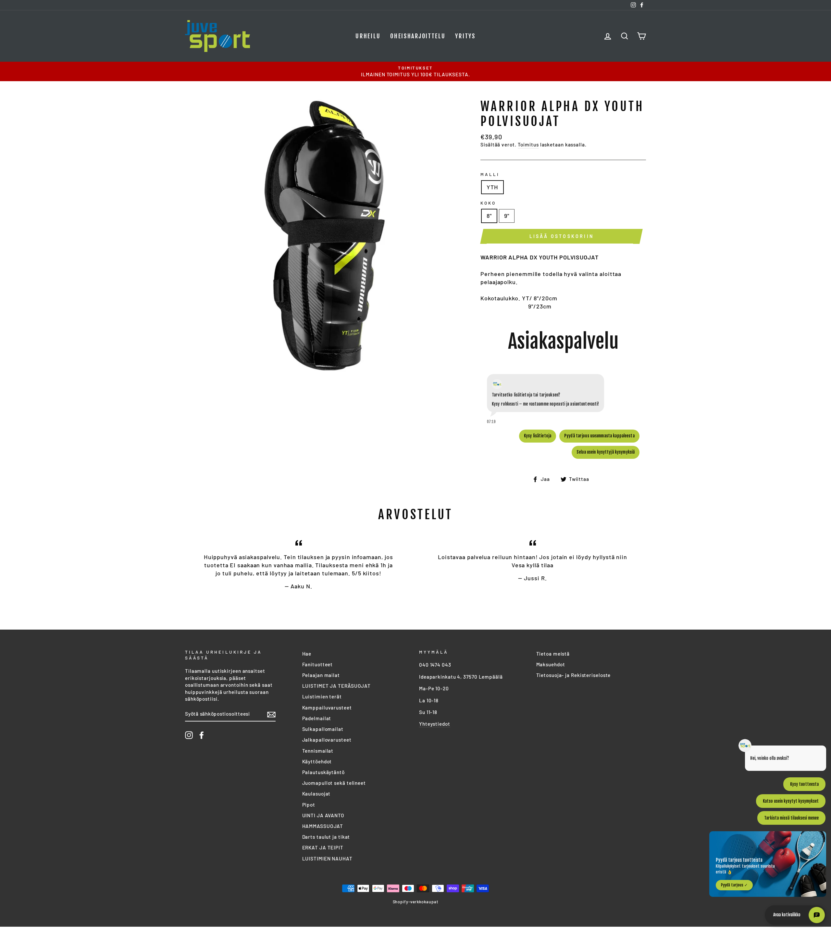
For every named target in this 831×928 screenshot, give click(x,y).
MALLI (490, 174)
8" (489, 215)
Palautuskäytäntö (323, 772)
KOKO (488, 203)
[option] (415, 71)
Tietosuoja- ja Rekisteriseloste (573, 675)
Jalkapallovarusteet (327, 740)
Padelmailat (316, 718)
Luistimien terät (322, 696)
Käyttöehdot (317, 761)
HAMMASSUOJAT (322, 826)
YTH (492, 187)
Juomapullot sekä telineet (334, 783)
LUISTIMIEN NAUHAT (327, 858)
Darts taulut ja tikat (326, 837)
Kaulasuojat (316, 793)
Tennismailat (318, 751)
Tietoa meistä (553, 654)
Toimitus (528, 144)
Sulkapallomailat (322, 729)
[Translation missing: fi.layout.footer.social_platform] (189, 735)
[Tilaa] (271, 714)
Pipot (309, 805)
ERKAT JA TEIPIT (323, 847)
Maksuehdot (550, 664)
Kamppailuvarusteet (327, 707)
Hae (307, 654)
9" (506, 215)
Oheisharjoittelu (417, 36)
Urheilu (367, 36)
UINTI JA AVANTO (323, 815)
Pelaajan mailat (321, 675)
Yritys (465, 36)
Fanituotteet (317, 664)
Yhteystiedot (434, 724)
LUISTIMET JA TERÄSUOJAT (336, 686)
